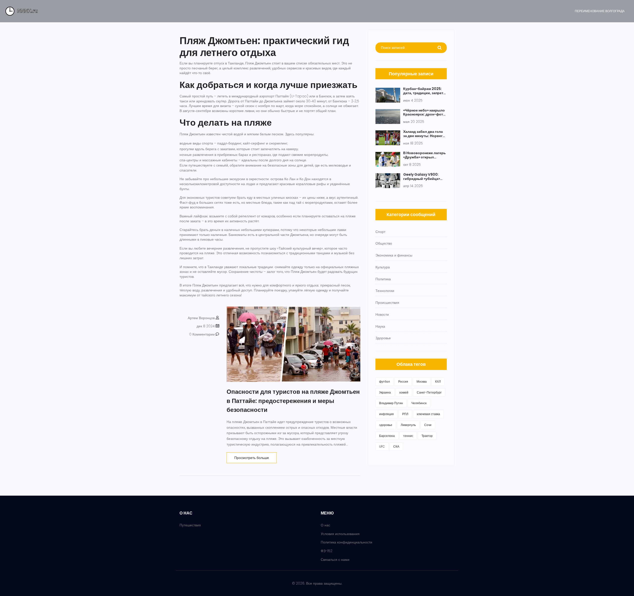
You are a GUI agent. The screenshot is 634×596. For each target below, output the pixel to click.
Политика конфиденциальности (346, 542)
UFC (382, 446)
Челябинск (418, 403)
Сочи (427, 425)
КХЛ (438, 381)
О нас (325, 525)
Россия (403, 381)
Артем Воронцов (201, 317)
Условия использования (340, 533)
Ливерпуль (408, 425)
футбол (384, 381)
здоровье (385, 425)
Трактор (427, 436)
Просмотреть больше (251, 457)
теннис (408, 436)
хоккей (403, 392)
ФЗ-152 (326, 550)
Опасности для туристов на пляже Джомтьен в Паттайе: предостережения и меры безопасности (293, 401)
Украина (385, 392)
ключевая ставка (428, 414)
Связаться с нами (335, 559)
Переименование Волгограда (600, 11)
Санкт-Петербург (429, 392)
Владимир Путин (391, 403)
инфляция (386, 414)
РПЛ (405, 414)
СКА (396, 446)
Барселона (387, 436)
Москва (422, 381)
